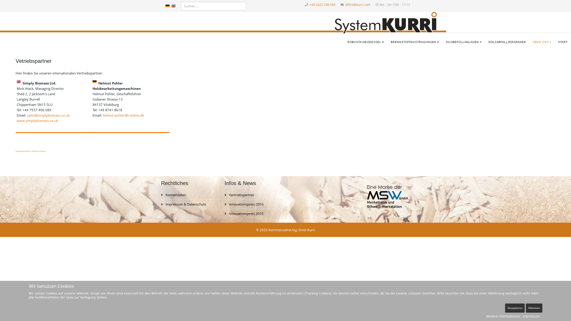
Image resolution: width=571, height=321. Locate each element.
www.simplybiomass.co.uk (37, 120)
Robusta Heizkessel (364, 42)
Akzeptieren (514, 308)
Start (563, 42)
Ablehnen (534, 308)
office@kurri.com (357, 5)
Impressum (531, 316)
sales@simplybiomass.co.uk (48, 115)
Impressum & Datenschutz (185, 204)
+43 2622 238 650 (322, 5)
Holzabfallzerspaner (507, 42)
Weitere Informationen (503, 316)
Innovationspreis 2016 (246, 204)
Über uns (540, 42)
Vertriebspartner (241, 195)
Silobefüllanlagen (462, 42)
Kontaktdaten (175, 195)
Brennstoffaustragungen (413, 42)
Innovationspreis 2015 (246, 213)
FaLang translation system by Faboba (31, 151)
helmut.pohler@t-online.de (123, 115)
